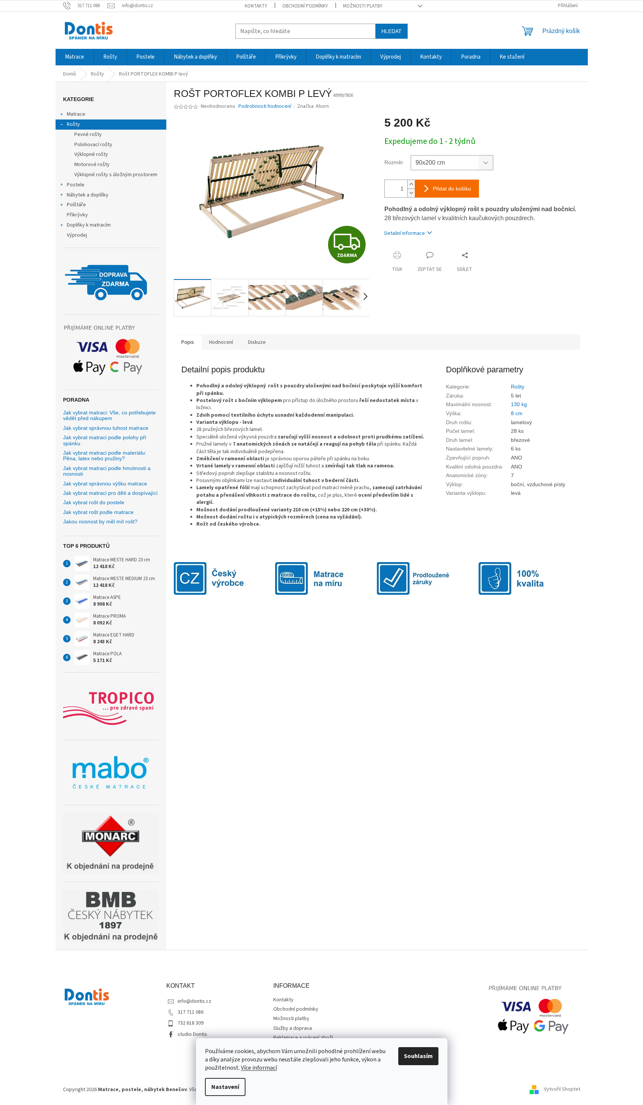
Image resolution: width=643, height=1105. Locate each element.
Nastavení (225, 1087)
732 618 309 (190, 1023)
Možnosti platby (362, 6)
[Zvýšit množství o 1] (411, 184)
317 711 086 (190, 1012)
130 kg (519, 404)
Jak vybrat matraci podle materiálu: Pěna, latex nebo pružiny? (104, 455)
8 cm (517, 413)
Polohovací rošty (93, 144)
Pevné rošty (88, 134)
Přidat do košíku (452, 189)
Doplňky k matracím (89, 225)
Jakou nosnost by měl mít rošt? (100, 522)
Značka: (313, 106)
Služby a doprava (292, 1028)
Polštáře (76, 205)
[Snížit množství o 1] (411, 193)
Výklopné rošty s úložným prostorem (115, 174)
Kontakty (256, 6)
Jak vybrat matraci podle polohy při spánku (104, 440)
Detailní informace (404, 233)
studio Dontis (192, 1034)
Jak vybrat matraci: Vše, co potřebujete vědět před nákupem (109, 415)
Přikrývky (77, 215)
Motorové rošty (92, 164)
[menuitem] (74, 57)
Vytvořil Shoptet (562, 1089)
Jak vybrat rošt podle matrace (98, 512)
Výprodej (77, 235)
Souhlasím (418, 1056)
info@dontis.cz (194, 1001)
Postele (75, 185)
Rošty (73, 124)
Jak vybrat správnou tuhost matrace (105, 428)
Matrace (76, 114)
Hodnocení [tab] (221, 342)
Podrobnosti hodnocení (264, 106)
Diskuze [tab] (257, 342)
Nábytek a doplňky (87, 195)
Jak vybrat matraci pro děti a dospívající (110, 493)
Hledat (391, 31)
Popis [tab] (187, 342)
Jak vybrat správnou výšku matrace (105, 484)
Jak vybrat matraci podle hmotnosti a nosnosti (107, 471)
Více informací (259, 1068)
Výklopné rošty (91, 154)
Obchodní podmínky (305, 6)
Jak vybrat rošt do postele (93, 502)
